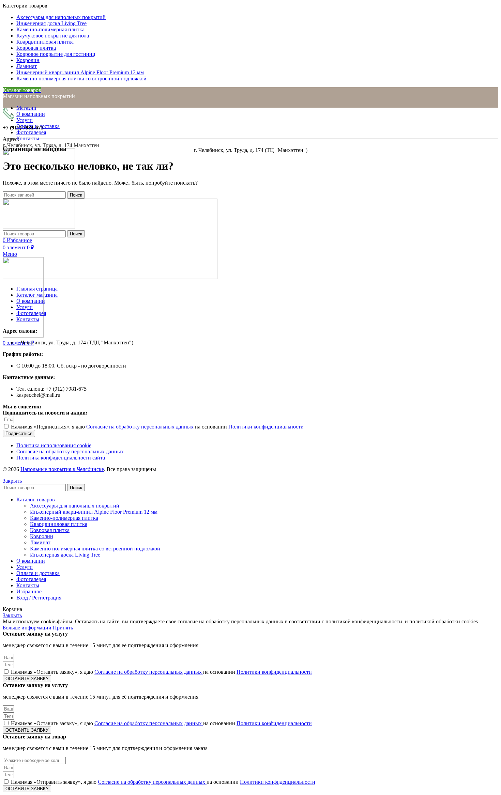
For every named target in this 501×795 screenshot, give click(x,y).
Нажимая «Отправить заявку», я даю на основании (163, 782)
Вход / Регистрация (38, 598)
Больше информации (27, 627)
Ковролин (41, 536)
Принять (63, 627)
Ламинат (40, 542)
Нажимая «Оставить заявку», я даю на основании (161, 672)
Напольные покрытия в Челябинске (62, 469)
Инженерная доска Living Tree (65, 555)
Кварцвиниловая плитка (58, 524)
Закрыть (12, 481)
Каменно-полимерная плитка (64, 518)
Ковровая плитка (50, 530)
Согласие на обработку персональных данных (140, 427)
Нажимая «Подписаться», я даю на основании (157, 427)
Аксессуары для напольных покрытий (74, 506)
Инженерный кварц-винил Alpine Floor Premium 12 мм (93, 512)
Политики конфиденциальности (266, 427)
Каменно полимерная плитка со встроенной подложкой (95, 548)
